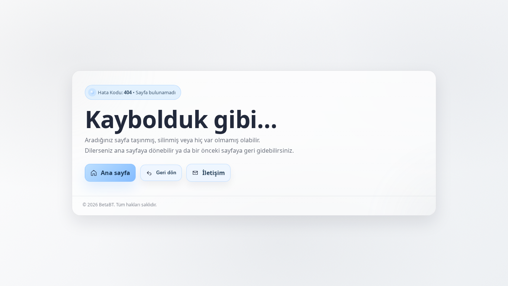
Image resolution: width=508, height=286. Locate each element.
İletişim (213, 173)
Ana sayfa (115, 173)
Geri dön (166, 172)
